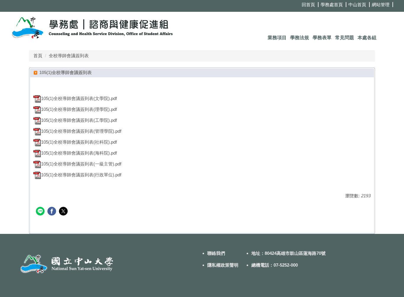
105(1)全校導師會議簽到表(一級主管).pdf (81, 163)
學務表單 (322, 37)
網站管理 (381, 4)
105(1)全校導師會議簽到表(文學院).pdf (79, 98)
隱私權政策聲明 (222, 265)
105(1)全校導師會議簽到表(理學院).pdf (79, 109)
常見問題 (344, 37)
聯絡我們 (216, 253)
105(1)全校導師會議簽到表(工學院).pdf (79, 120)
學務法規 (299, 37)
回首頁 (308, 4)
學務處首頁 (332, 4)
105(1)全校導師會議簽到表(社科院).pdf (79, 142)
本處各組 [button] (367, 37)
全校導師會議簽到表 (69, 55)
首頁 (37, 55)
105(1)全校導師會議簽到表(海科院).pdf (79, 152)
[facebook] (52, 212)
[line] (41, 212)
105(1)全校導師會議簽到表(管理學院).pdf (81, 131)
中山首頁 (357, 4)
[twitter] (64, 212)
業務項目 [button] (277, 37)
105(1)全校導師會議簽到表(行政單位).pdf (81, 174)
